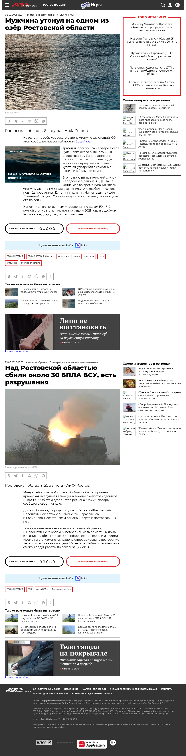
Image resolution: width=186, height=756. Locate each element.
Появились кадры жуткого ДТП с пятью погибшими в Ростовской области (152, 70)
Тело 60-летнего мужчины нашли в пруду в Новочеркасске (39, 302)
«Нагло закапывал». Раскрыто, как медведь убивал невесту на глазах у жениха (158, 419)
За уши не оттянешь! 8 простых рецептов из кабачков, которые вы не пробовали (159, 383)
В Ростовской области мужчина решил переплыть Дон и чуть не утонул (96, 292)
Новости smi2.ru (17, 351)
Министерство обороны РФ (21, 467)
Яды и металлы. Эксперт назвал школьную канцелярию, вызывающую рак (156, 371)
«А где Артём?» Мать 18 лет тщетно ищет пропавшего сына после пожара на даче (158, 120)
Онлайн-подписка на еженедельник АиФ (133, 689)
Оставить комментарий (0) (93, 228)
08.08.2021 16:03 (14, 14)
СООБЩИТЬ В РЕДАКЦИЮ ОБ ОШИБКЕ (92, 693)
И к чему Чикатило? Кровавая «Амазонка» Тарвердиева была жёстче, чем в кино (152, 27)
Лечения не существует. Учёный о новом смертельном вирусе (157, 106)
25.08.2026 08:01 (14, 362)
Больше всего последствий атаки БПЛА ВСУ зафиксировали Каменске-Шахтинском (152, 85)
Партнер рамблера (64, 742)
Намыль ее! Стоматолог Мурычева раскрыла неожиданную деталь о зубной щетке (157, 156)
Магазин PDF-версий (94, 689)
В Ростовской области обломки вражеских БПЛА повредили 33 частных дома (39, 629)
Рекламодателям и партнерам (50, 693)
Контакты (166, 689)
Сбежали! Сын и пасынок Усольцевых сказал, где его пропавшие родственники (159, 395)
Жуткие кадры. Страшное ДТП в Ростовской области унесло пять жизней (152, 56)
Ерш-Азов (83, 141)
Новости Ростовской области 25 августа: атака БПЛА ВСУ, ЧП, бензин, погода (152, 41)
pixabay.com (12, 112)
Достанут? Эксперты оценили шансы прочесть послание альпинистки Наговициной (159, 167)
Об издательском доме (46, 689)
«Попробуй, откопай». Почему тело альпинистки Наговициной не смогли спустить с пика (158, 407)
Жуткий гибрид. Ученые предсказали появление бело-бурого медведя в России (159, 431)
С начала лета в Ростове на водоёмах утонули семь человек (39, 290)
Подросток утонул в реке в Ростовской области (93, 302)
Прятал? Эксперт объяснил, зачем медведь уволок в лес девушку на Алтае (157, 144)
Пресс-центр (71, 689)
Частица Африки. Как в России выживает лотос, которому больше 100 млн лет (158, 132)
